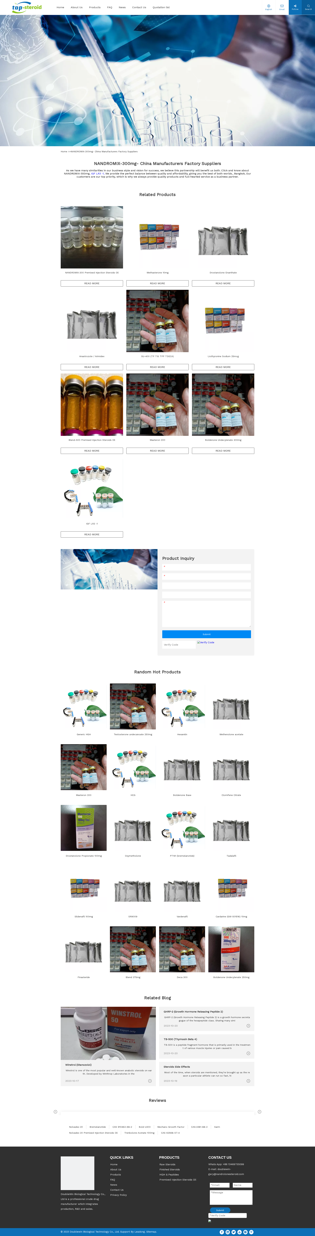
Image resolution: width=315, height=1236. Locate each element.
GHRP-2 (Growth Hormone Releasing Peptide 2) (193, 1011)
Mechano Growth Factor (170, 1127)
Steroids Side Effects (177, 1066)
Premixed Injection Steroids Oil (177, 1179)
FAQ (112, 1179)
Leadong (140, 1231)
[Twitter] (233, 1232)
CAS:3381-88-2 (199, 1127)
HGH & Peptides (169, 1174)
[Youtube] (239, 1232)
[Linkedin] (228, 1232)
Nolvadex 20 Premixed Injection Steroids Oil (93, 1132)
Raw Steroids (167, 1164)
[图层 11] (77, 1173)
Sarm (217, 1127)
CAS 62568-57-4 (170, 1132)
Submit (207, 634)
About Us (115, 1169)
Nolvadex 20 (76, 1127)
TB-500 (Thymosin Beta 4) (180, 1039)
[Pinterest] (251, 1232)
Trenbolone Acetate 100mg (139, 1132)
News (113, 1184)
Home (64, 151)
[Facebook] (222, 1232)
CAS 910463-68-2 (122, 1127)
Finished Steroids (169, 1169)
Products (115, 1174)
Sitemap (151, 1231)
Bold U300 (145, 1127)
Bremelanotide (98, 1127)
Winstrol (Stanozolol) (78, 1064)
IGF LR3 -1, (98, 173)
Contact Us (117, 1189)
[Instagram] (245, 1232)
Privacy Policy (118, 1194)
